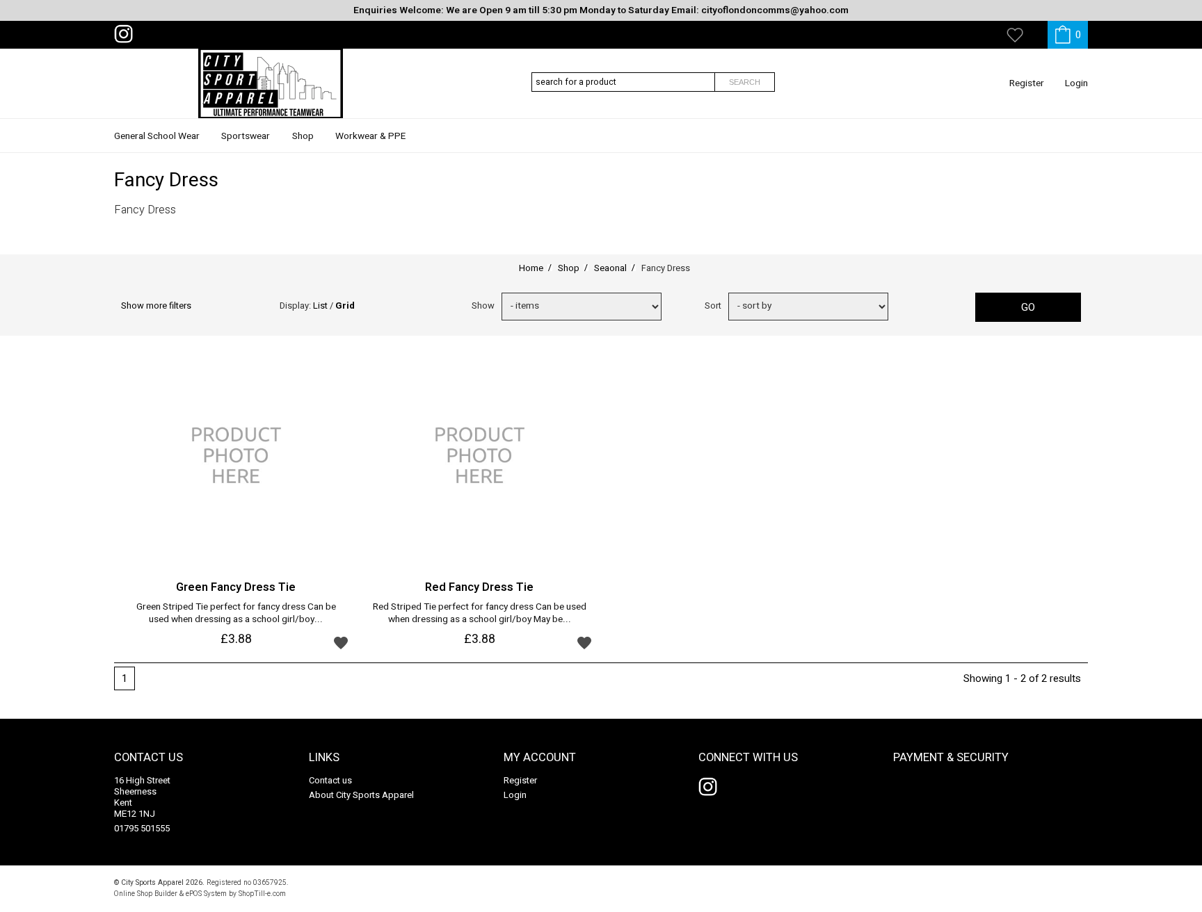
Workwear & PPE (370, 136)
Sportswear (245, 136)
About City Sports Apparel (361, 794)
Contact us (330, 780)
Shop (303, 136)
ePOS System (206, 893)
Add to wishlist (340, 642)
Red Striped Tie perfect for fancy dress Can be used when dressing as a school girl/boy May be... (479, 613)
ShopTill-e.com (262, 893)
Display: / (317, 305)
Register (1026, 83)
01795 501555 (142, 828)
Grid (345, 305)
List (320, 305)
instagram (126, 34)
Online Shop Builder (145, 893)
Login (1076, 83)
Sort (713, 305)
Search (744, 82)
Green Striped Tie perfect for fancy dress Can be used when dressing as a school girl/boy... (236, 613)
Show (483, 305)
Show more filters (156, 305)
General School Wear (157, 136)
